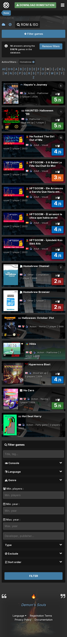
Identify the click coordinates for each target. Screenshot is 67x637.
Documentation (44, 619)
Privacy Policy (23, 619)
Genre (12, 480)
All (3, 69)
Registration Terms (41, 615)
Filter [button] (33, 576)
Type (8, 545)
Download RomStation (36, 5)
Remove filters (51, 46)
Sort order (14, 562)
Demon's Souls (33, 605)
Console (13, 463)
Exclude (12, 553)
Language (14, 471)
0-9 (10, 69)
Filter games (35, 33)
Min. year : (12, 504)
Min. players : (15, 488)
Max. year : (12, 519)
